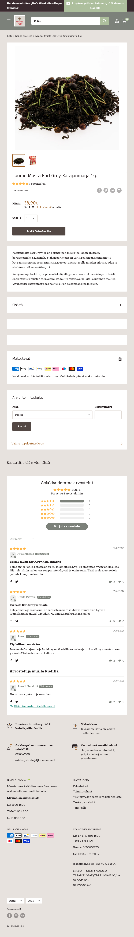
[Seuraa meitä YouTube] (22, 915)
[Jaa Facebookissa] (99, 190)
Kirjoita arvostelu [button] (67, 526)
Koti (9, 36)
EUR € (31, 901)
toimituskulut (43, 207)
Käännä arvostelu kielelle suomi (34, 706)
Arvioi (22, 426)
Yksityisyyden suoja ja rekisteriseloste (97, 797)
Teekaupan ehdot (84, 802)
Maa (15, 406)
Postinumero (103, 406)
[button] (20, 183)
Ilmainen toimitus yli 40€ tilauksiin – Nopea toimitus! (34, 5)
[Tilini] (117, 21)
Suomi (12, 901)
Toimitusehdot (82, 791)
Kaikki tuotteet (23, 36)
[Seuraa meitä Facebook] (9, 915)
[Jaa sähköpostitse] (119, 190)
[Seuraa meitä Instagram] (16, 915)
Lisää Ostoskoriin (39, 231)
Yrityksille (80, 807)
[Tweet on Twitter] (112, 190)
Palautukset (80, 786)
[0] (124, 21)
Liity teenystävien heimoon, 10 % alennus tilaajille (98, 5)
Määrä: (17, 218)
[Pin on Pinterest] (105, 190)
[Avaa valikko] (8, 21)
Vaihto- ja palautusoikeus (28, 443)
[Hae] (104, 21)
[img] (18, 548)
